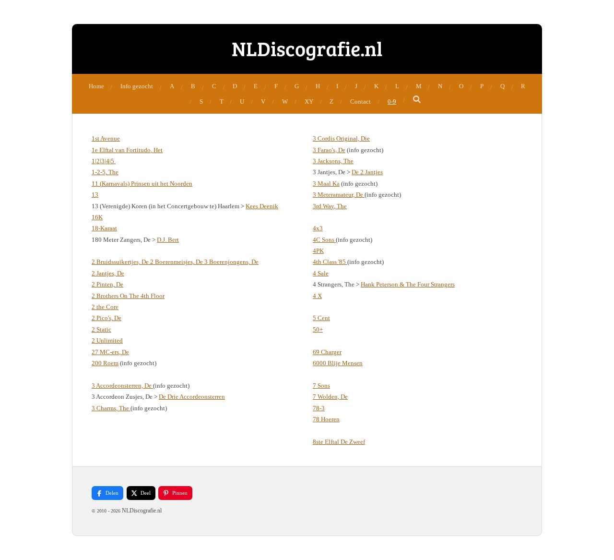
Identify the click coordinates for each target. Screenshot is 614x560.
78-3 (319, 408)
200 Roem (105, 363)
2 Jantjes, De (108, 273)
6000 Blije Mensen (338, 363)
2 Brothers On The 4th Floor (128, 295)
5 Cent (321, 318)
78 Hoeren (326, 419)
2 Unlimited (107, 340)
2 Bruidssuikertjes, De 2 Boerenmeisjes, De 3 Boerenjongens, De (175, 261)
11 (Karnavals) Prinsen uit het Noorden (142, 183)
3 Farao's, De (329, 150)
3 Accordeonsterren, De (122, 385)
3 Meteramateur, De (339, 194)
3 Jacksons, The (333, 161)
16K (97, 217)
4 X (317, 295)
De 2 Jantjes (367, 172)
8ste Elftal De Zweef (339, 441)
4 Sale (321, 273)
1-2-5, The (105, 172)
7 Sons (321, 385)
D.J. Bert (168, 239)
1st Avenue (106, 138)
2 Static (101, 329)
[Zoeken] (417, 100)
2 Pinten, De (107, 284)
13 (95, 194)
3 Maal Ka (326, 183)
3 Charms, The (111, 408)
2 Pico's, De (106, 318)
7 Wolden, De (330, 396)
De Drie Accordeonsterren (192, 396)
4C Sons (324, 239)
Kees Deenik (262, 206)
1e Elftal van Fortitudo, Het (127, 150)
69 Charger (327, 352)
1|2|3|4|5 (104, 161)
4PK (318, 250)
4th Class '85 (330, 261)
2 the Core (105, 306)
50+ (318, 329)
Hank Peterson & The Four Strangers (408, 284)
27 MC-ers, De (110, 352)
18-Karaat (104, 228)
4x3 (318, 228)
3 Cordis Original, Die (341, 138)
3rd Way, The (330, 206)
